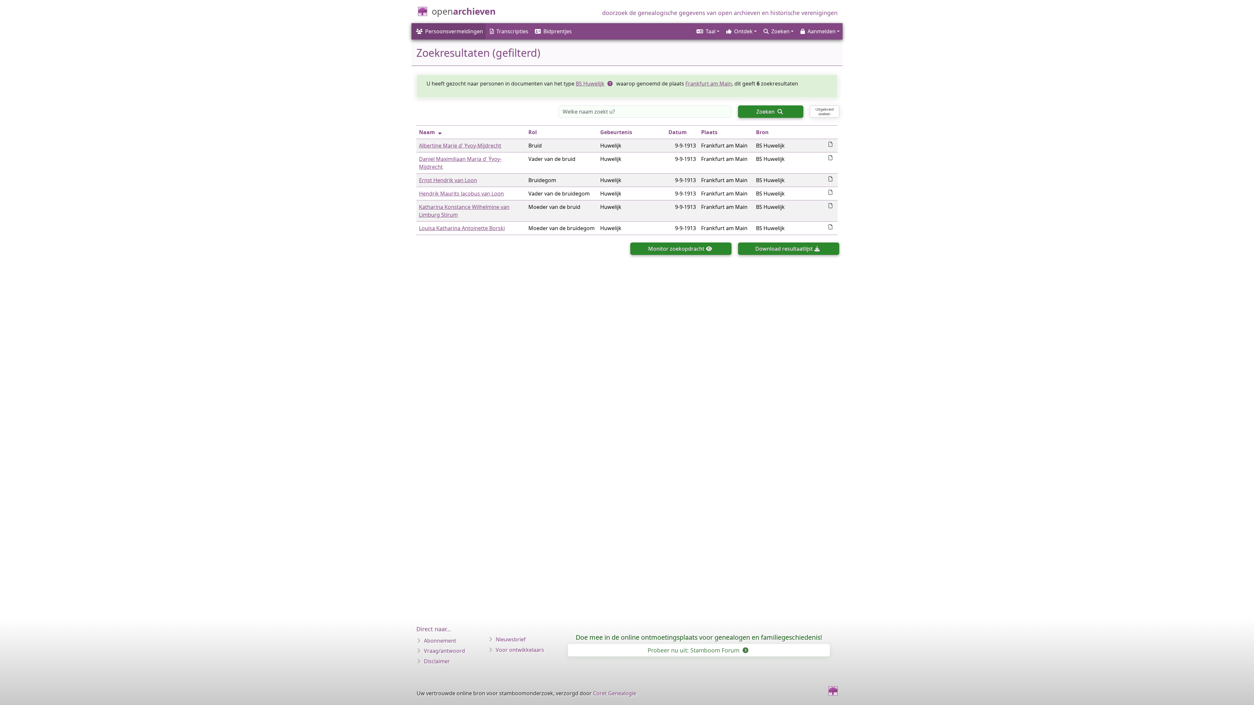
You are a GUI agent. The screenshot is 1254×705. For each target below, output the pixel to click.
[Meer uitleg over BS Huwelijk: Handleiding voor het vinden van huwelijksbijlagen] (610, 83)
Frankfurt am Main (708, 83)
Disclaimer (437, 661)
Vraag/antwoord (444, 650)
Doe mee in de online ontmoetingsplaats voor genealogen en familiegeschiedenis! (699, 637)
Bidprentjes (557, 31)
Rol (532, 132)
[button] (707, 31)
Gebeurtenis (616, 132)
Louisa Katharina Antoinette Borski (462, 228)
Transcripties (512, 31)
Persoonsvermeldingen (454, 31)
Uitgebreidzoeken (824, 111)
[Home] (833, 691)
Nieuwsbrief (511, 639)
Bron (762, 132)
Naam (427, 132)
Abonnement (440, 640)
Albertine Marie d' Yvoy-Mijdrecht (460, 145)
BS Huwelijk (590, 83)
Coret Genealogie (614, 693)
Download (784, 248)
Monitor (676, 248)
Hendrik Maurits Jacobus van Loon (461, 193)
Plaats (709, 132)
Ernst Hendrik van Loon (448, 180)
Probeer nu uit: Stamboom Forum (694, 650)
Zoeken (766, 111)
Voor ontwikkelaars (520, 649)
